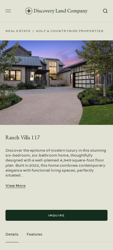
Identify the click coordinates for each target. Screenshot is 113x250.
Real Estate (18, 31)
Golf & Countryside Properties (69, 31)
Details (11, 234)
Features (34, 234)
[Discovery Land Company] (56, 10)
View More (15, 185)
